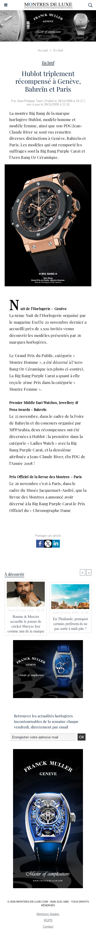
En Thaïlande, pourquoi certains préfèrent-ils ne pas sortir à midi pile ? (70, 623)
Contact (48, 926)
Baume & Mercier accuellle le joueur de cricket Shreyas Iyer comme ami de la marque (25, 623)
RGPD (48, 920)
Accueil (43, 50)
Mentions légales (48, 914)
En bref (58, 50)
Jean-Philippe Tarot (30, 101)
